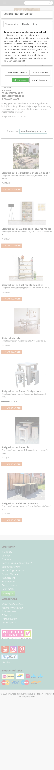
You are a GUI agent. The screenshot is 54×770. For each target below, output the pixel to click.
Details (25, 24)
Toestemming (11, 24)
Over (35, 24)
